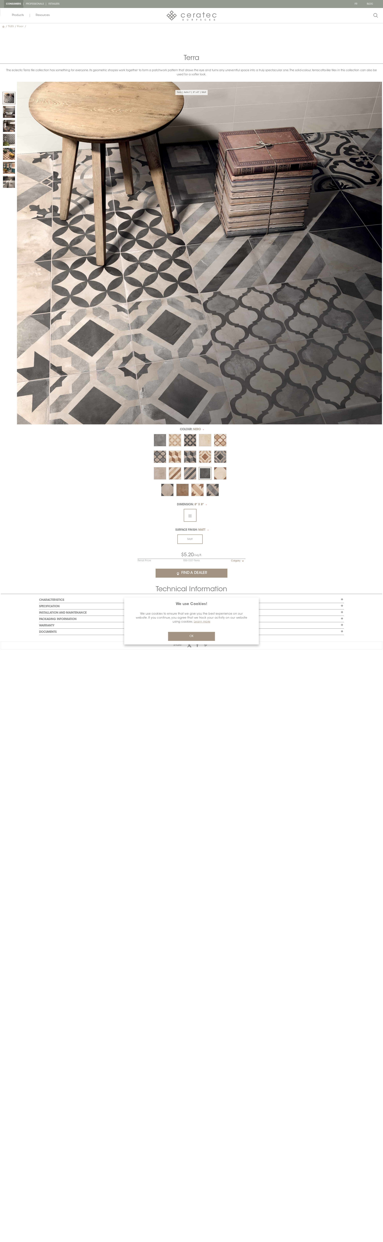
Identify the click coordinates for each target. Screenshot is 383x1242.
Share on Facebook (197, 645)
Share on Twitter (189, 645)
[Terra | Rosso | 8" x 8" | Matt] (9, 154)
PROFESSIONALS (35, 4)
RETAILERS (53, 4)
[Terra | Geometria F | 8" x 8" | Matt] (9, 182)
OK (191, 636)
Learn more (202, 622)
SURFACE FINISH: (190, 530)
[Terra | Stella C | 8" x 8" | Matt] (9, 168)
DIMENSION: (190, 504)
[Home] (4, 26)
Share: (177, 645)
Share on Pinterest (205, 645)
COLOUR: (190, 429)
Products (18, 15)
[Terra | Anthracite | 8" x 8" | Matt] (9, 112)
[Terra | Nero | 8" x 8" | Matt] (9, 126)
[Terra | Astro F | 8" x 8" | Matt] (9, 98)
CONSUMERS (13, 4)
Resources (43, 15)
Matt (190, 539)
